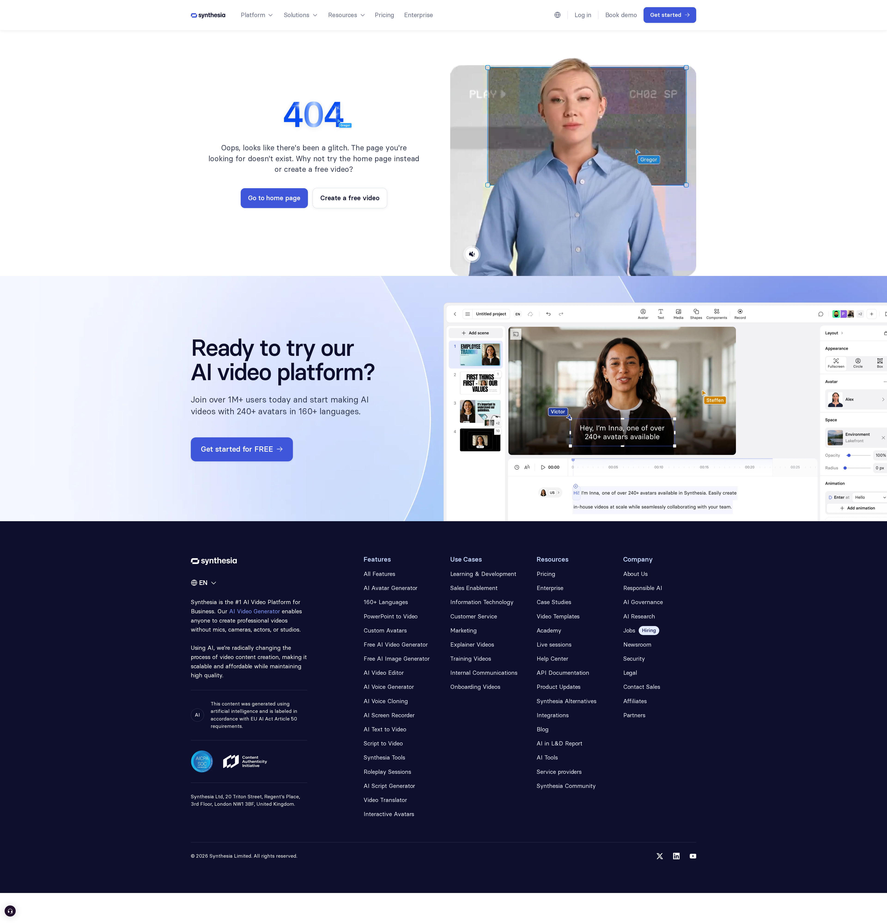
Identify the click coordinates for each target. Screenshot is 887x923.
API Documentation (563, 672)
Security (634, 658)
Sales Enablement (474, 588)
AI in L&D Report (559, 743)
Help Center (552, 658)
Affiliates (635, 701)
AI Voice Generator (389, 686)
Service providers (559, 771)
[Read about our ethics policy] (245, 761)
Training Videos (470, 658)
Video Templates (558, 616)
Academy (549, 630)
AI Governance (643, 602)
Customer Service (473, 616)
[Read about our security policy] (202, 761)
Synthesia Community (566, 786)
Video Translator (385, 800)
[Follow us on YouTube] (693, 856)
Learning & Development (483, 574)
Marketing (463, 630)
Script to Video (383, 743)
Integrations (552, 715)
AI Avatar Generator (390, 588)
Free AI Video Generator (396, 644)
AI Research (639, 616)
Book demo (621, 15)
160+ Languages (386, 602)
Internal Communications (483, 672)
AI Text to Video (385, 729)
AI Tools (547, 757)
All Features (379, 574)
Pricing (384, 15)
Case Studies (554, 602)
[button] (256, 15)
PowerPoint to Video (391, 616)
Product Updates (558, 686)
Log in (582, 15)
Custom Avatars (385, 630)
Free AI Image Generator (397, 658)
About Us (635, 574)
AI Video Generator (254, 611)
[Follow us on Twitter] (659, 856)
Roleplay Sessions (387, 771)
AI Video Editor (384, 672)
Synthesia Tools (384, 757)
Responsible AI (642, 588)
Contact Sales (641, 686)
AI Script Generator (389, 786)
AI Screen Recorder (389, 715)
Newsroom (637, 644)
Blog (543, 729)
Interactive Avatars (389, 814)
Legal (630, 672)
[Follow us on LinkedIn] (676, 856)
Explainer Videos (472, 644)
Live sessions (554, 644)
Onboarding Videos (475, 686)
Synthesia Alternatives (566, 701)
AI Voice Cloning (386, 701)
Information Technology (481, 602)
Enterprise (418, 15)
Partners (634, 715)
